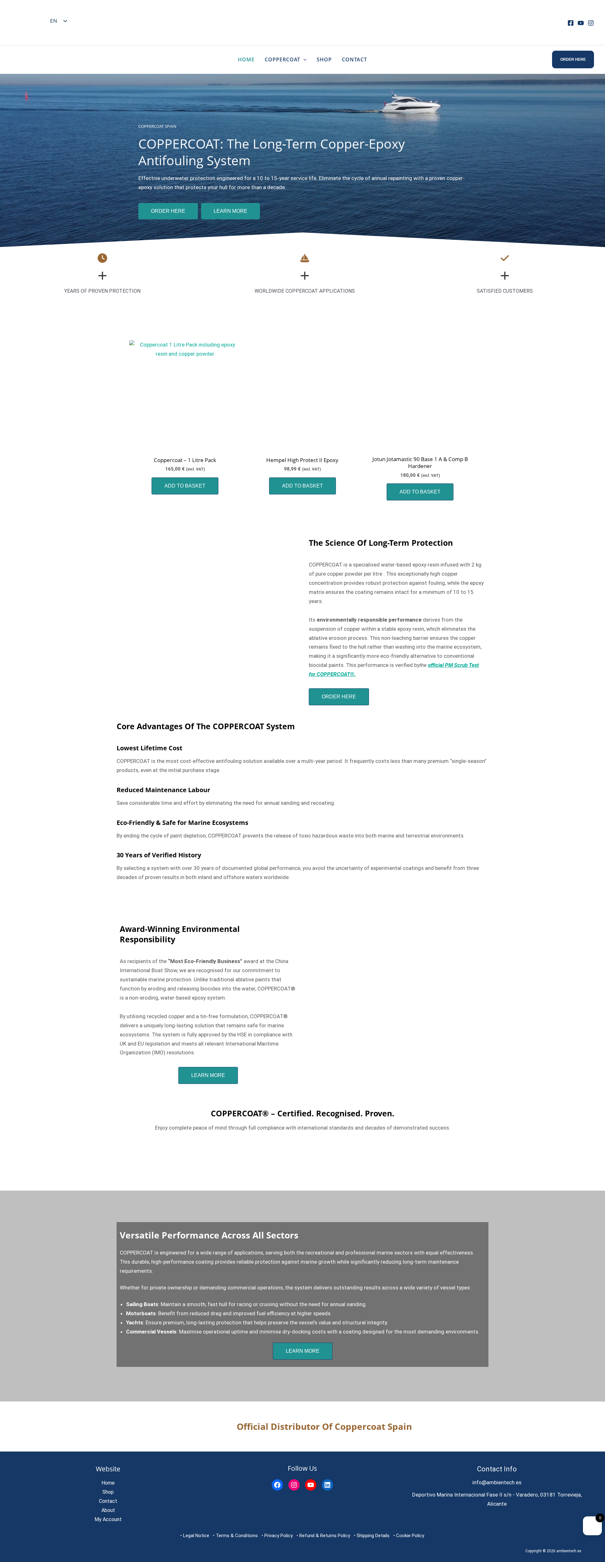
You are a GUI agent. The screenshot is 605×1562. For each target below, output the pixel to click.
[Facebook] (571, 23)
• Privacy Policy (277, 1535)
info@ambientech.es (496, 1482)
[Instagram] (591, 23)
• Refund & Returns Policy (323, 1535)
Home (246, 59)
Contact (354, 59)
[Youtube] (581, 23)
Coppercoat (282, 59)
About (108, 1510)
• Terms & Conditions (235, 1535)
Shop (324, 59)
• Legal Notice (194, 1535)
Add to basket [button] (184, 485)
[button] (303, 59)
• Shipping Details (371, 1535)
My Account (108, 1519)
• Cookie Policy (408, 1535)
